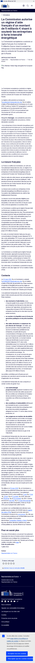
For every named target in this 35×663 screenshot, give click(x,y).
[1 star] (3, 563)
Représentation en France (9, 553)
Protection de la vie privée (9, 618)
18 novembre (17, 498)
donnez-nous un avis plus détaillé (14, 568)
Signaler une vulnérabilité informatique (12, 608)
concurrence (22, 514)
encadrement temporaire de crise (12, 102)
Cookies (3, 615)
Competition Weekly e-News (18, 520)
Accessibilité (5, 625)
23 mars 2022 (7, 279)
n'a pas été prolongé (24, 500)
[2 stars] (4, 563)
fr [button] (23, 6)
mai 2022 (12, 500)
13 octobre (15, 496)
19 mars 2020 (14, 488)
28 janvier (6, 498)
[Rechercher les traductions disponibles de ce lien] (23, 102)
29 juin (6, 496)
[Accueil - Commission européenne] (5, 5)
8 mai (31, 494)
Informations (6, 15)
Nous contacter (6, 604)
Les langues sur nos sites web (10, 611)
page (17, 542)
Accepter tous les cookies (17, 653)
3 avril (25, 494)
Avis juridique (5, 622)
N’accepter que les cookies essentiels (20, 659)
